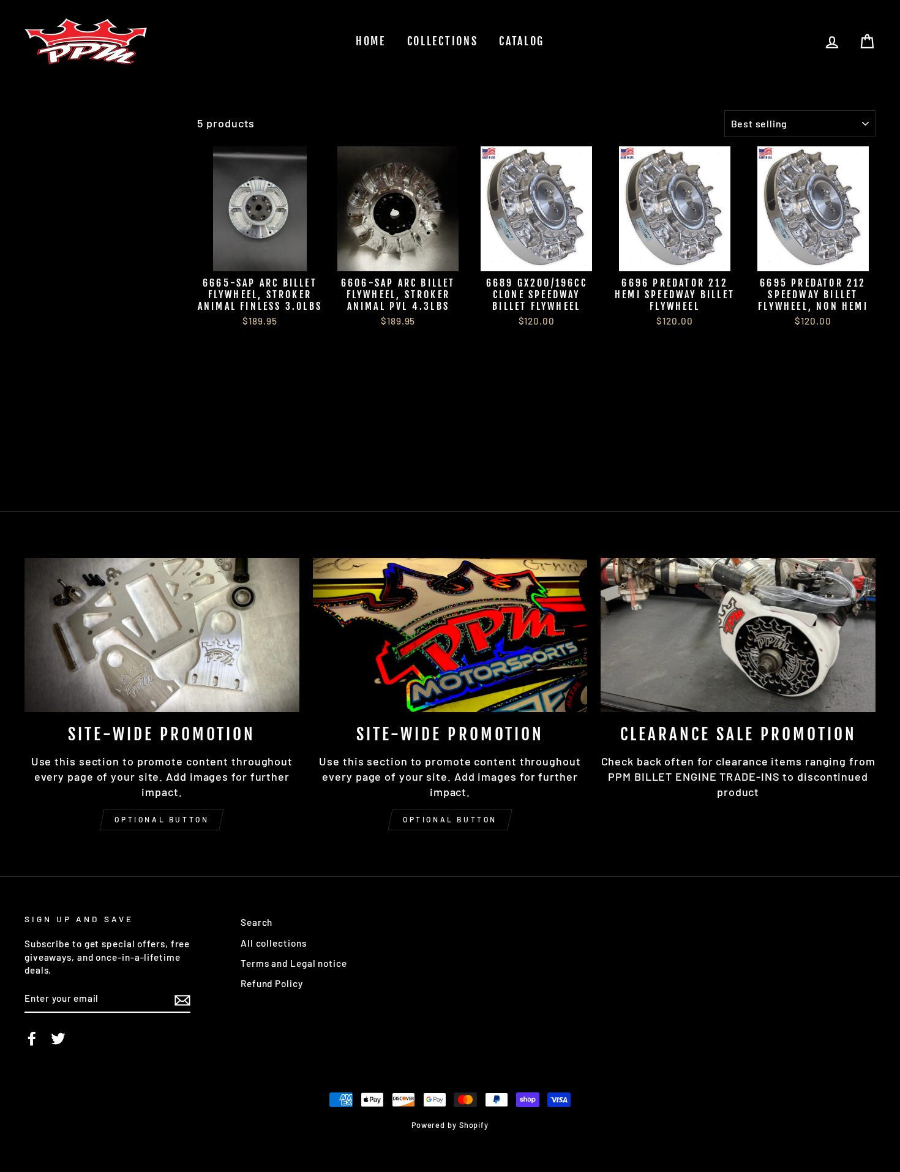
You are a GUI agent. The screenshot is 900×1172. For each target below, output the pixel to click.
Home (371, 41)
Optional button (161, 819)
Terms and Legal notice (294, 963)
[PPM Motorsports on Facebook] (31, 1038)
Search (256, 922)
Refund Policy (272, 983)
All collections (274, 942)
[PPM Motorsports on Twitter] (58, 1038)
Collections (442, 41)
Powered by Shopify (450, 1125)
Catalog (521, 41)
